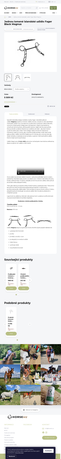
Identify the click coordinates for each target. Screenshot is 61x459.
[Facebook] (43, 432)
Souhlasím (48, 450)
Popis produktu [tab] (13, 114)
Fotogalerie (7, 435)
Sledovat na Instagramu (32, 410)
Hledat (36, 8)
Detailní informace (9, 102)
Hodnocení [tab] (31, 114)
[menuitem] (7, 13)
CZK (52, 1)
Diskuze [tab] (47, 114)
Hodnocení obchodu (20, 1)
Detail (11, 288)
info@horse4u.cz (49, 428)
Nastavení (12, 456)
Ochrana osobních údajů (10, 444)
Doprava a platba (8, 440)
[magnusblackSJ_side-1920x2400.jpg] (44, 221)
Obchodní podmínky (9, 442)
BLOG (11, 1)
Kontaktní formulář (50, 437)
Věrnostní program (9, 437)
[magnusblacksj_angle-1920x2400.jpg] (29, 221)
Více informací (19, 452)
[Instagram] (46, 432)
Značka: (41, 29)
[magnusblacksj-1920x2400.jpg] (14, 221)
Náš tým (6, 1)
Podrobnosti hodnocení (28, 29)
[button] (16, 294)
